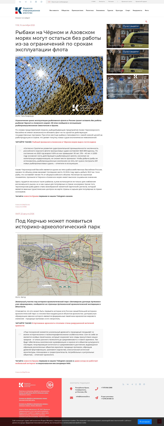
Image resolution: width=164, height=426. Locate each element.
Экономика (100, 10)
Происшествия (77, 10)
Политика (90, 10)
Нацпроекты (137, 10)
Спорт (128, 10)
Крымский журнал (141, 1)
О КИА (93, 1)
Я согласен (145, 421)
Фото (147, 10)
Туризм (110, 10)
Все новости (54, 10)
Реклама (111, 1)
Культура (119, 10)
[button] (146, 21)
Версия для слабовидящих (60, 2)
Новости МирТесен (22, 204)
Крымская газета (127, 1)
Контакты (102, 1)
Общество (65, 10)
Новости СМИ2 (21, 207)
